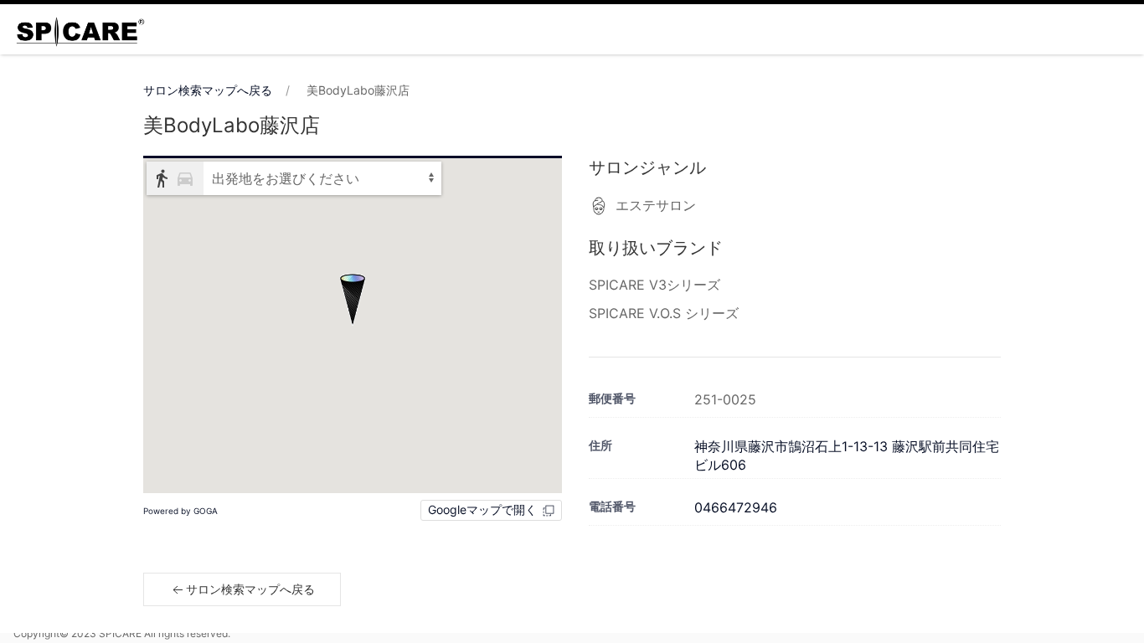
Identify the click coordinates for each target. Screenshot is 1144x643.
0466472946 (735, 507)
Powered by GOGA (180, 511)
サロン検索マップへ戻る (207, 90)
